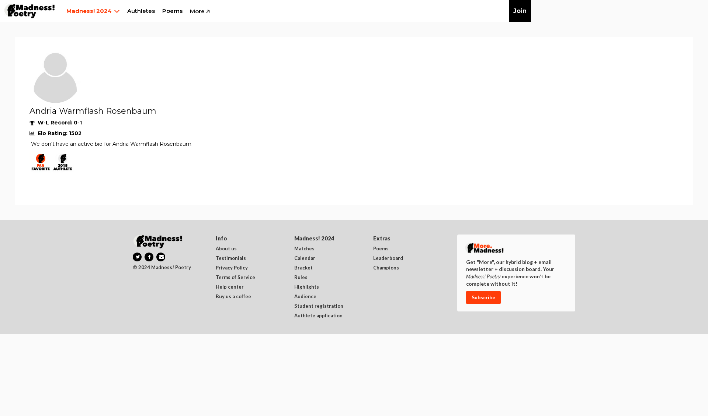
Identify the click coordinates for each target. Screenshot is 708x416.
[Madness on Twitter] (137, 257)
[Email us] (160, 257)
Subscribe (483, 297)
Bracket (303, 268)
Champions (386, 268)
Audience (305, 296)
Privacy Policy (232, 268)
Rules (301, 277)
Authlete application (318, 315)
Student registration (318, 306)
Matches (304, 248)
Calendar (304, 258)
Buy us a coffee (233, 296)
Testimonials (231, 258)
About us (226, 248)
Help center (230, 287)
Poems (381, 248)
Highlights (306, 287)
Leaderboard (388, 258)
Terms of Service (235, 277)
